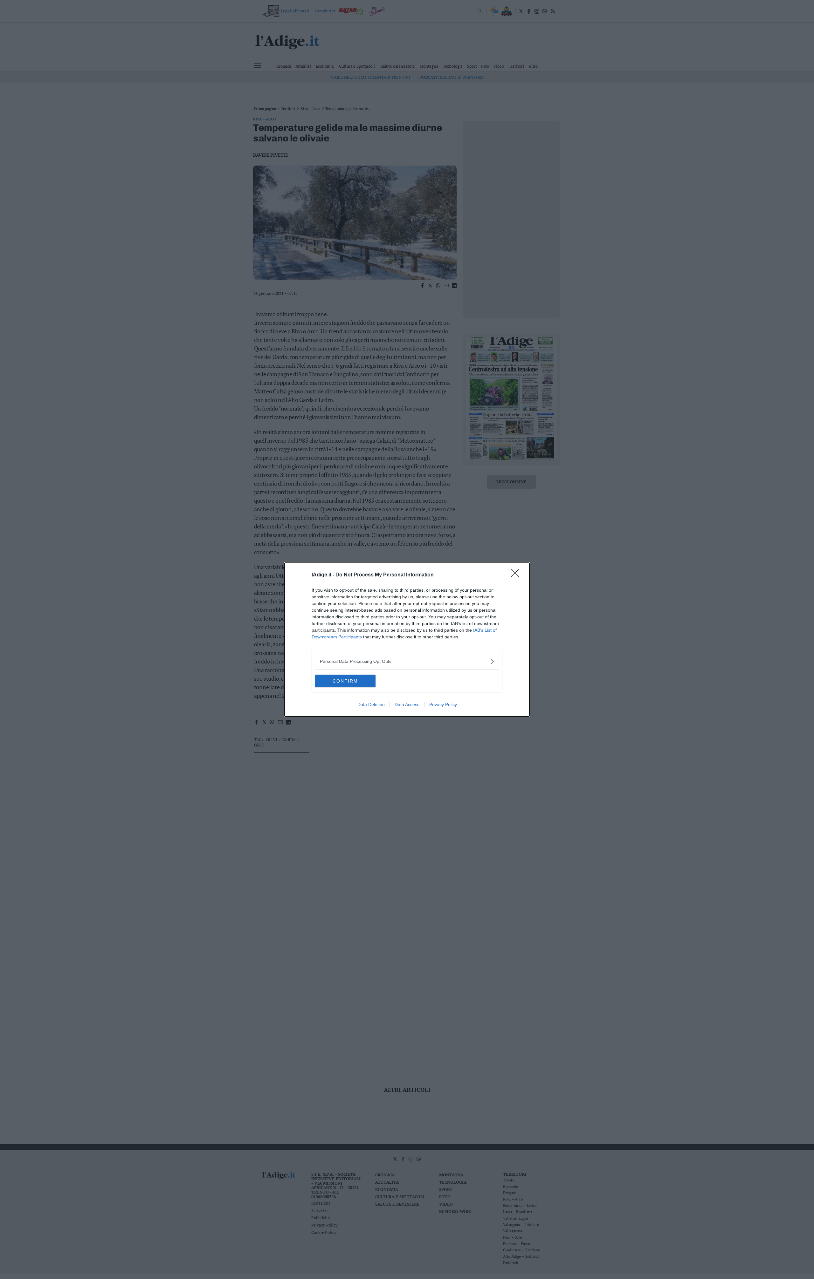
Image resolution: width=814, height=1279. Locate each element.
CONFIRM (345, 681)
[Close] (517, 575)
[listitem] (407, 661)
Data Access (407, 704)
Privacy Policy (443, 704)
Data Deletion (371, 704)
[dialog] (407, 640)
